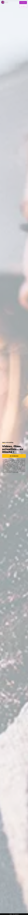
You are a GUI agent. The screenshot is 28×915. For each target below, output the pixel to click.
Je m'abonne (14, 456)
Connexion (23, 2)
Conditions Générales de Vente (13, 460)
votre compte (15, 472)
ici (17, 471)
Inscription (23, 6)
